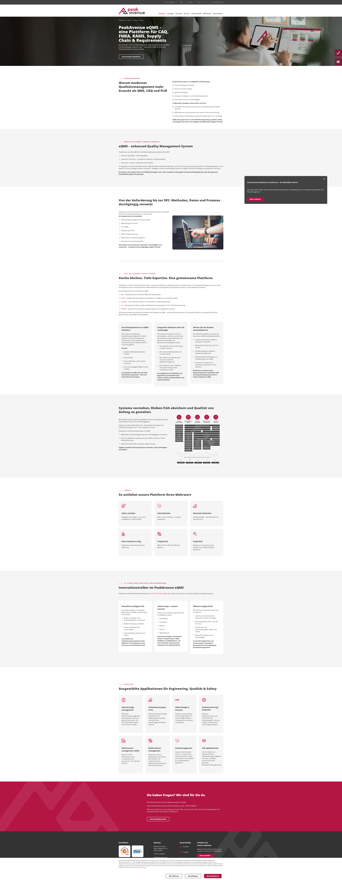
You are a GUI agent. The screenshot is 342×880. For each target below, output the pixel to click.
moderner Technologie (159, 593)
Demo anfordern (170, 2)
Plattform (129, 20)
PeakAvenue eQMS (138, 20)
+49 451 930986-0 (159, 854)
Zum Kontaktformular (158, 819)
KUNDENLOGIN (218, 2)
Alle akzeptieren (213, 876)
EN (199, 2)
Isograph (124, 302)
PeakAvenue (122, 20)
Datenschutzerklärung (140, 867)
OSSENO (124, 309)
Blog (181, 2)
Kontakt (190, 2)
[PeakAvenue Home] (132, 10)
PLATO (123, 298)
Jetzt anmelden (205, 855)
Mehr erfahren (255, 199)
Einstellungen (193, 876)
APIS (122, 295)
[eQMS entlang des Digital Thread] (197, 439)
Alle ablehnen (174, 876)
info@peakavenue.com (161, 857)
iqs (122, 305)
